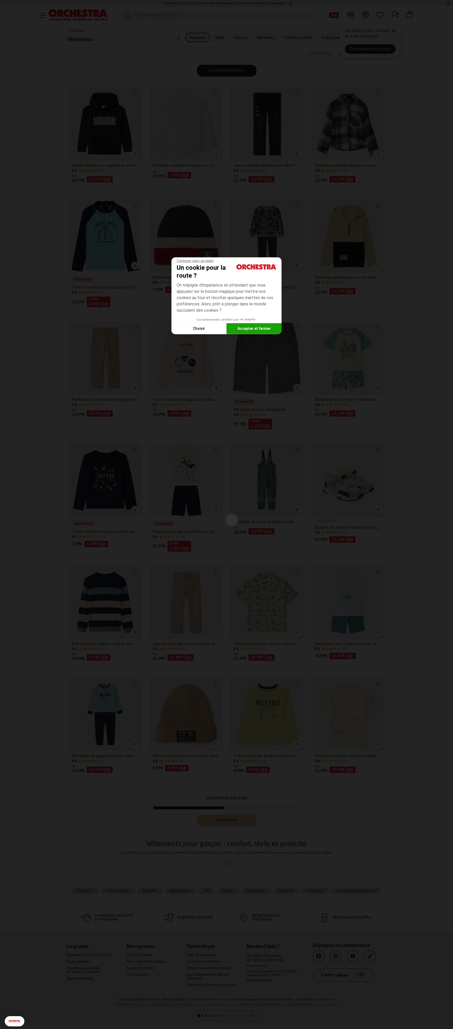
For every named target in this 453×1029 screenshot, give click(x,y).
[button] (14, 1021)
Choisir (199, 328)
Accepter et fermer (254, 328)
